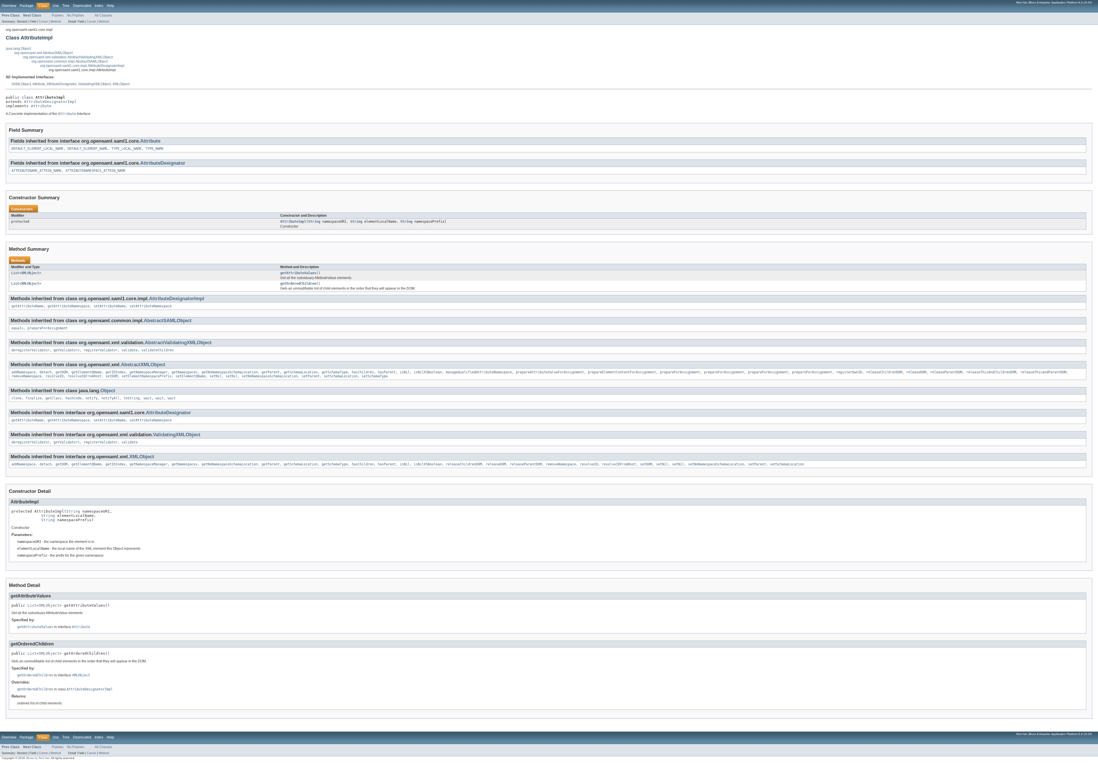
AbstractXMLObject (143, 364)
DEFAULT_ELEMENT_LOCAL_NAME (37, 149)
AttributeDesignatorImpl (50, 101)
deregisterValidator (30, 350)
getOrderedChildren (298, 284)
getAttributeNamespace (68, 306)
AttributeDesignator (61, 84)
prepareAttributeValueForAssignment (550, 372)
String (314, 222)
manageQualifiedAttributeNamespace (479, 372)
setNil (216, 376)
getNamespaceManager (149, 372)
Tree (65, 6)
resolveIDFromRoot (84, 376)
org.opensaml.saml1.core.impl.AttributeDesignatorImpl (82, 66)
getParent (271, 372)
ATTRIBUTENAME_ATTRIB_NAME (36, 171)
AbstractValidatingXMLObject (178, 342)
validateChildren (158, 350)
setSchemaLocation (341, 376)
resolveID (54, 376)
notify (91, 398)
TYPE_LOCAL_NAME (127, 149)
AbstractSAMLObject (168, 320)
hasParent (387, 372)
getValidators (66, 350)
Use (56, 6)
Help (110, 6)
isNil (405, 372)
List (15, 273)
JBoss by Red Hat (37, 758)
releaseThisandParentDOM (1043, 372)
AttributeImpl (293, 222)
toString (132, 398)
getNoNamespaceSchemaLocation (230, 372)
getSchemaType (335, 372)
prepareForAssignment (47, 328)
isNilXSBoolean (428, 372)
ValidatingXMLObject (94, 84)
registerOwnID (849, 372)
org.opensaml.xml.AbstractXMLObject (43, 53)
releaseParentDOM (946, 372)
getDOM (61, 372)
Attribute (38, 84)
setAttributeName (110, 306)
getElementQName (86, 372)
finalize (33, 398)
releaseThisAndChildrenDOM (991, 372)
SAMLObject (21, 84)
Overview (9, 6)
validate (130, 350)
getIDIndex (116, 372)
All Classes (103, 15)
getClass (53, 398)
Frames (57, 15)
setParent (311, 376)
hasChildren (363, 372)
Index (99, 6)
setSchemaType (375, 376)
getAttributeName (27, 306)
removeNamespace (26, 376)
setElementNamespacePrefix (147, 376)
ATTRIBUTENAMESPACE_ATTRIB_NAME (95, 171)
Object (107, 390)
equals (17, 328)
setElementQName (191, 376)
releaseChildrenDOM (884, 372)
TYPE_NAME (155, 149)
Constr (43, 21)
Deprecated (82, 6)
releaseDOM (916, 372)
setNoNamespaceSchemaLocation (270, 376)
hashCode (73, 398)
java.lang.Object (18, 49)
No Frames (75, 15)
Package (26, 6)
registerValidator (100, 350)
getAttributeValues (298, 273)
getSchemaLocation (301, 372)
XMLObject (121, 84)
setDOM (112, 376)
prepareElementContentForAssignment (622, 372)
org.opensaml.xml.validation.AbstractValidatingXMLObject (68, 57)
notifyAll (111, 398)
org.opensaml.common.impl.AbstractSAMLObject (69, 61)
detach (45, 372)
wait (148, 398)
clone (16, 398)
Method (56, 21)
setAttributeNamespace (151, 306)
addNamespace (23, 372)
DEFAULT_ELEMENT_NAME (87, 149)
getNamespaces (185, 372)
